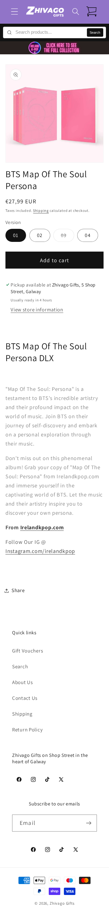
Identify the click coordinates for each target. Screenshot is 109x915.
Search (95, 32)
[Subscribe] (89, 823)
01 (15, 235)
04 (87, 235)
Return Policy (27, 729)
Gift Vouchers (27, 650)
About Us (22, 682)
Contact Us (25, 698)
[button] (15, 12)
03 (67, 237)
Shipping (41, 210)
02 (39, 235)
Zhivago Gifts (62, 903)
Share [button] (18, 590)
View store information (37, 309)
